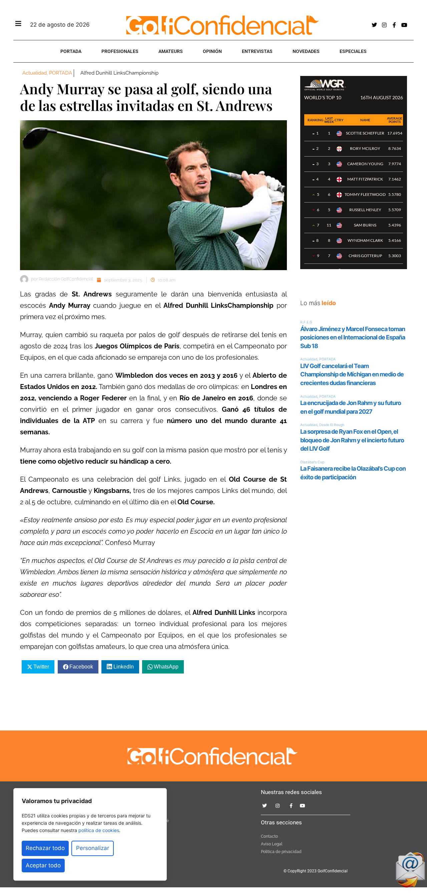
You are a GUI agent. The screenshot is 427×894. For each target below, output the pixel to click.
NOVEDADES (306, 51)
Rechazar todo (45, 848)
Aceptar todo (43, 865)
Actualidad (34, 73)
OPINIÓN (212, 51)
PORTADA (70, 51)
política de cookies (98, 830)
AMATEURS (170, 51)
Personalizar (92, 848)
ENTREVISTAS (257, 51)
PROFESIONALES (119, 51)
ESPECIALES (353, 51)
